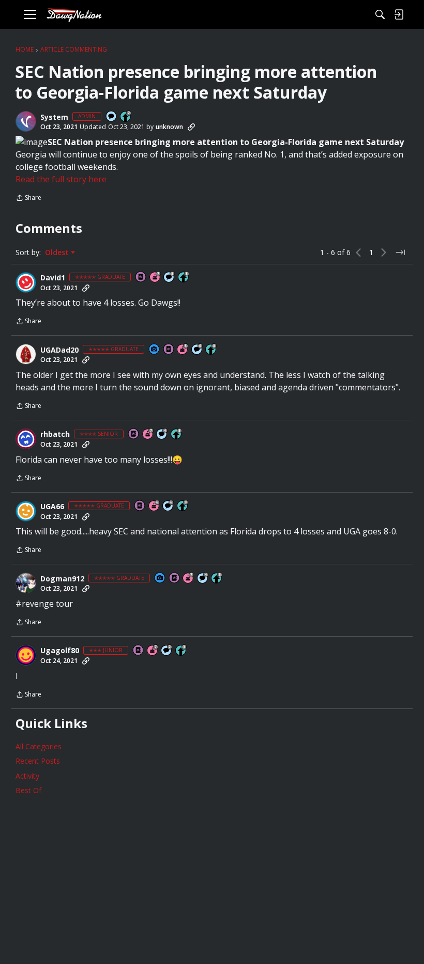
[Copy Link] (191, 127)
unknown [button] (169, 126)
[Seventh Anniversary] (155, 277)
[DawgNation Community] (74, 14)
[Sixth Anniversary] (154, 506)
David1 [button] (52, 277)
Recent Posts (38, 761)
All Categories (39, 746)
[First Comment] (111, 117)
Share (28, 198)
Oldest (58, 252)
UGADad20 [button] (59, 350)
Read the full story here (61, 179)
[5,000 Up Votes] (183, 506)
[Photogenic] (154, 350)
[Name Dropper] (141, 277)
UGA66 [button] (52, 506)
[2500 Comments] (197, 350)
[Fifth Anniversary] (183, 350)
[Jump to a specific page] (400, 252)
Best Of (28, 790)
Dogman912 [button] (62, 578)
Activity (27, 776)
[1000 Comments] (169, 277)
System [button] (54, 117)
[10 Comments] (167, 651)
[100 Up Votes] (181, 651)
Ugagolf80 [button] (59, 650)
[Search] (380, 14)
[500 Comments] (162, 434)
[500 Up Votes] (177, 434)
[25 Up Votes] (126, 117)
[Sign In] (398, 14)
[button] (26, 121)
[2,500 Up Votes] (184, 277)
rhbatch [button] (55, 434)
